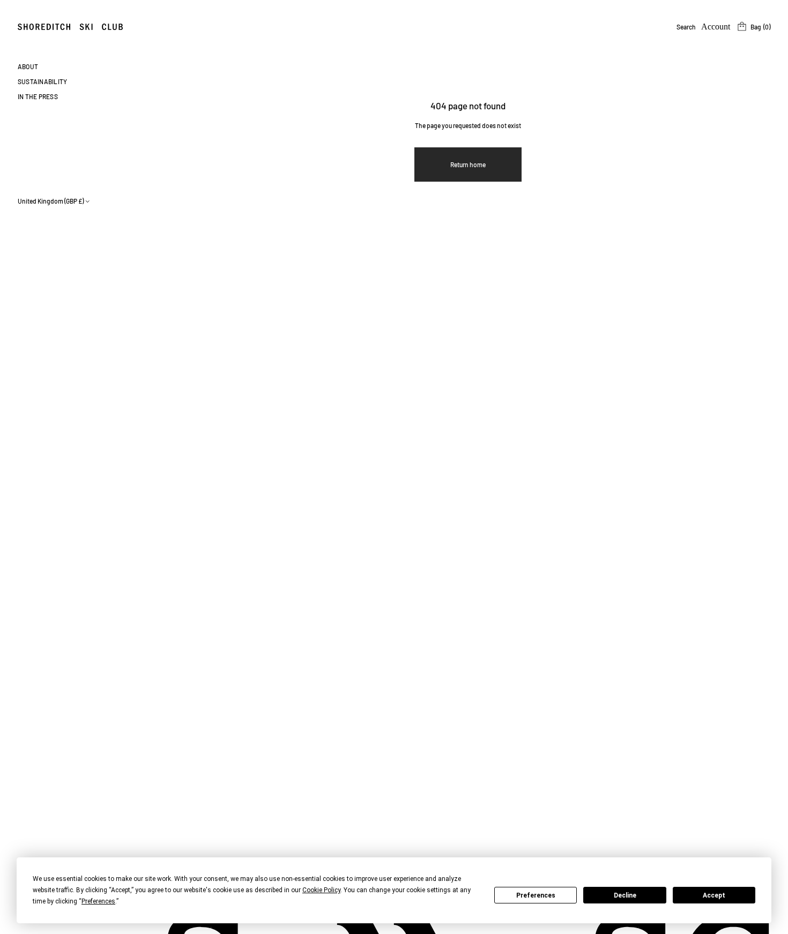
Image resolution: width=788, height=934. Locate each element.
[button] (686, 27)
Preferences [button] (98, 901)
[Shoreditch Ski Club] (70, 27)
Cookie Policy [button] (321, 890)
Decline (625, 895)
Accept (714, 895)
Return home (468, 164)
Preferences (535, 895)
